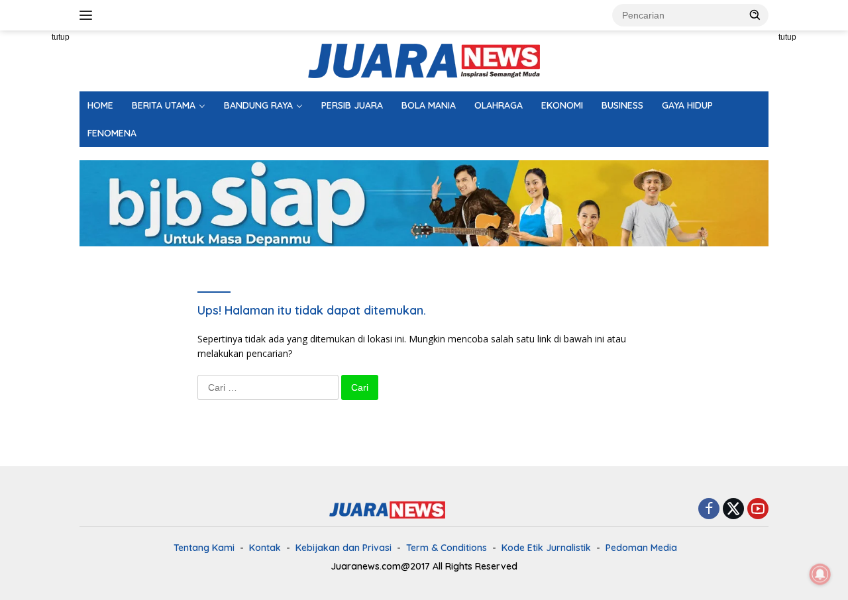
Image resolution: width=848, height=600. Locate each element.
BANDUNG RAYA (258, 105)
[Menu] (88, 15)
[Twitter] (733, 509)
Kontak (265, 548)
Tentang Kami (204, 548)
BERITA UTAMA (163, 105)
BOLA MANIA (428, 105)
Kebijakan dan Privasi (343, 548)
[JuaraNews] (424, 60)
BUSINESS (622, 105)
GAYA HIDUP (687, 105)
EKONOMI (562, 105)
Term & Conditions (446, 548)
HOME (100, 105)
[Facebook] (708, 509)
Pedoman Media (641, 548)
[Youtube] (757, 509)
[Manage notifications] (820, 574)
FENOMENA (111, 133)
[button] (755, 14)
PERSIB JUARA (352, 105)
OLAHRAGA (498, 105)
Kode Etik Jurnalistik (546, 548)
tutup (61, 37)
